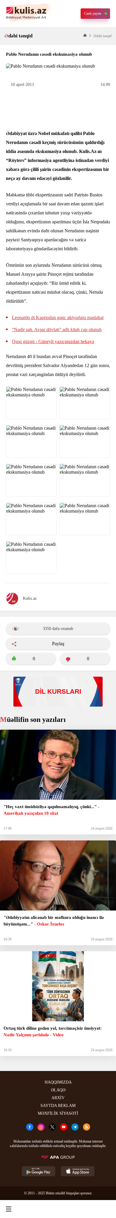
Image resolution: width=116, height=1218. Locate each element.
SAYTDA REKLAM (58, 1105)
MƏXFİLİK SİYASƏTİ (58, 1113)
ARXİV (58, 1098)
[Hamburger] (8, 1209)
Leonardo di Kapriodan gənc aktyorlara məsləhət (58, 317)
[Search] (33, 1209)
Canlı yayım (92, 13)
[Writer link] (81, 1209)
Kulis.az (30, 598)
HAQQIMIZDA (58, 1082)
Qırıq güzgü (53, 341)
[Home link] (57, 1209)
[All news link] (106, 1209)
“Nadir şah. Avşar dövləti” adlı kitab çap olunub (57, 329)
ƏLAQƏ (58, 1090)
